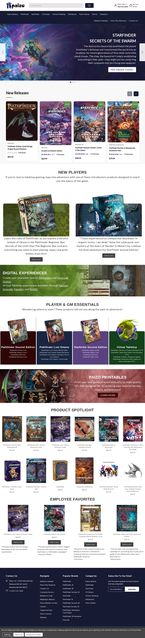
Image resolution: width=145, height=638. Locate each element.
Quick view (20, 120)
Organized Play (46, 610)
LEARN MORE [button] (107, 395)
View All (66, 620)
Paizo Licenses (45, 614)
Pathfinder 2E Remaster (72, 616)
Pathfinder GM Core (18, 355)
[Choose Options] (49, 121)
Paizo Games (84, 14)
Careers (43, 606)
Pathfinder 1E (68, 585)
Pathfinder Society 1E (71, 592)
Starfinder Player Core (91, 352)
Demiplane (45, 277)
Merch (94, 14)
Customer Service (47, 592)
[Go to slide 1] (70, 82)
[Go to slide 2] (142, 52)
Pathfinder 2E (68, 588)
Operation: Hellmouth (84, 487)
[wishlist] (28, 120)
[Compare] (24, 120)
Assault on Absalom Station (51, 151)
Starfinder (35, 14)
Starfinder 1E (68, 599)
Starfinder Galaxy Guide (90, 350)
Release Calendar (101, 21)
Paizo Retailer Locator (49, 603)
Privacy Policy (136, 630)
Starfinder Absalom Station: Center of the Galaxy (88, 149)
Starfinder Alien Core (90, 357)
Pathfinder (25, 14)
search (89, 5)
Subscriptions (12, 14)
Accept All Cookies (33, 634)
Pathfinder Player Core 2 (18, 352)
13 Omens (46, 14)
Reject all (18, 634)
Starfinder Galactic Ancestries (54, 534)
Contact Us (133, 21)
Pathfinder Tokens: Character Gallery (126, 357)
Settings (7, 634)
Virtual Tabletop (59, 14)
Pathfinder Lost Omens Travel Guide (54, 359)
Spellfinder (60, 487)
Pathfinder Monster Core (18, 357)
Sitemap (43, 617)
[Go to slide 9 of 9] (129, 93)
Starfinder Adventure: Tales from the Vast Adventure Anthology (133, 447)
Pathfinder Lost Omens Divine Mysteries (54, 352)
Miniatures (72, 14)
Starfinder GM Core (91, 355)
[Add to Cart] (15, 120)
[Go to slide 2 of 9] (136, 93)
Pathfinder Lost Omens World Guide (54, 350)
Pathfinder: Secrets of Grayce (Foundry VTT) (127, 350)
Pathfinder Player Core (18, 350)
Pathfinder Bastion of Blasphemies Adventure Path (122, 149)
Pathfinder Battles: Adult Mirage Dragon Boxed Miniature (20, 147)
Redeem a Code (46, 596)
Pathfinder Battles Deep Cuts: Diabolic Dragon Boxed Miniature (133, 489)
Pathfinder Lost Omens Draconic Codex (18, 534)
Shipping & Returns (47, 599)
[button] (122, 69)
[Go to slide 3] (3, 52)
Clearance (104, 14)
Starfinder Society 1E (71, 606)
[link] (17, 152)
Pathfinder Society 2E (71, 603)
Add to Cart (36, 259)
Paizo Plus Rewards (118, 21)
